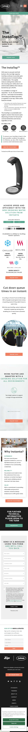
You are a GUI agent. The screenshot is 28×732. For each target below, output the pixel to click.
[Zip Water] (6, 658)
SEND (14, 648)
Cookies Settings (14, 727)
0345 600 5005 (14, 13)
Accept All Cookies (14, 719)
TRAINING (14, 691)
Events (14, 703)
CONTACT (14, 697)
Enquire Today (11, 57)
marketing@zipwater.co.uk (16, 600)
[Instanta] (21, 658)
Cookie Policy (19, 601)
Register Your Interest (10, 147)
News (14, 700)
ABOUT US (14, 694)
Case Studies (14, 706)
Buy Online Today (14, 674)
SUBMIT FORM (14, 606)
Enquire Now (14, 525)
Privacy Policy (11, 601)
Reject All (14, 723)
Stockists (14, 688)
